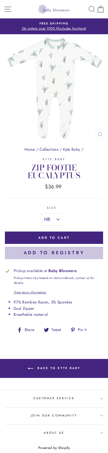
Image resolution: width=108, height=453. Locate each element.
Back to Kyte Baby (58, 368)
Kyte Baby (71, 149)
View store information (30, 292)
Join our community (54, 415)
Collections (48, 149)
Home (29, 149)
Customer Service (54, 398)
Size (51, 208)
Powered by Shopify (54, 447)
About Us (54, 433)
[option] (54, 26)
